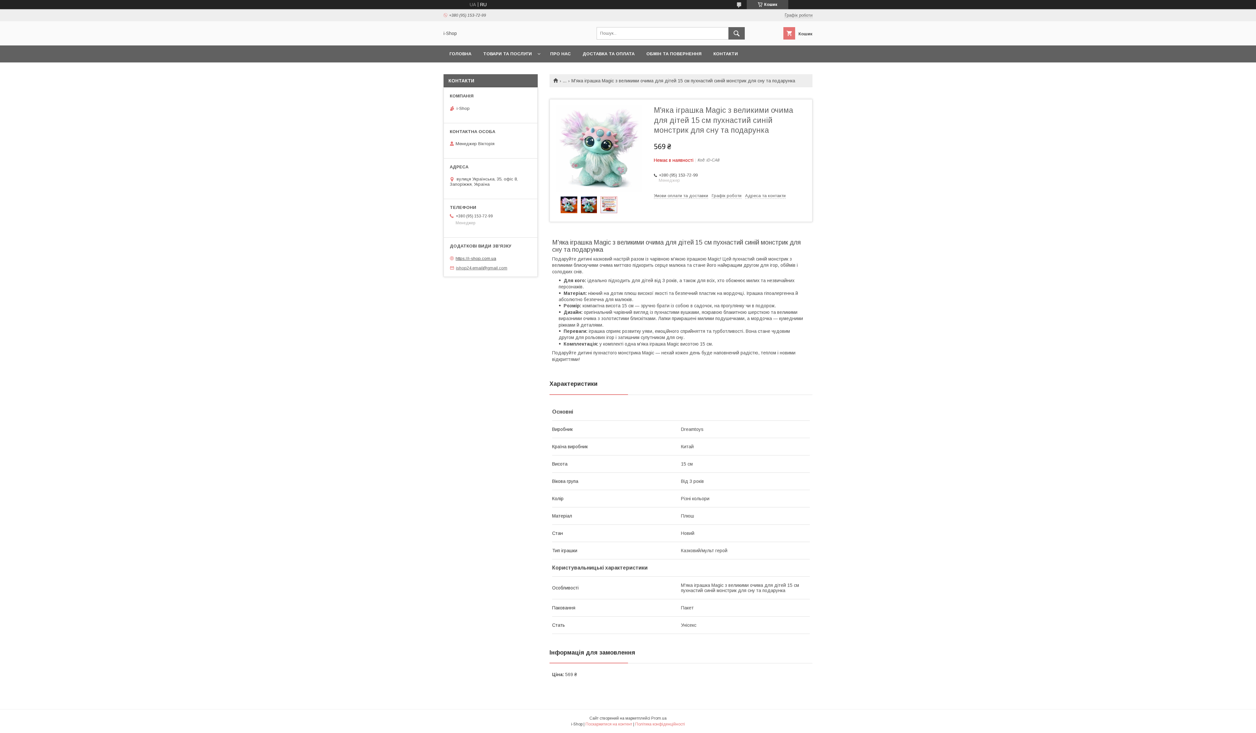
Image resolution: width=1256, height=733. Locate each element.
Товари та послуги (507, 53)
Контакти (725, 53)
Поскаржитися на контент (608, 724)
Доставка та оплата (609, 53)
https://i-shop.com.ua (476, 258)
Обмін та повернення (674, 53)
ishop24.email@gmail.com (481, 267)
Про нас (560, 53)
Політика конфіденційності (660, 724)
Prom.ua (659, 718)
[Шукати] (736, 33)
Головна (460, 53)
